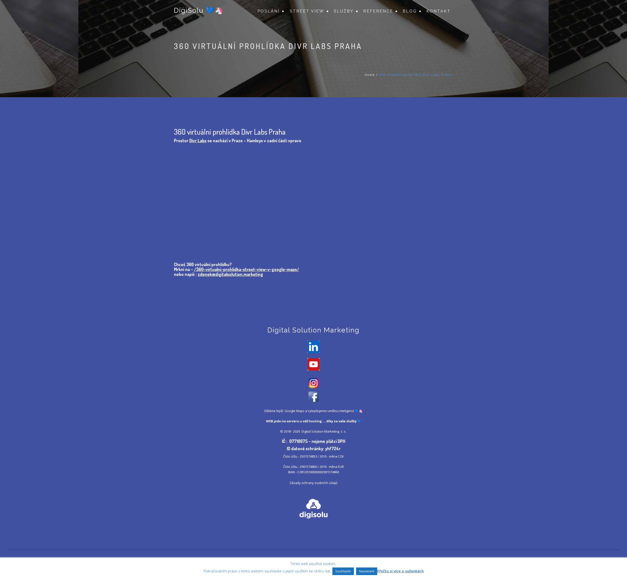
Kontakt (438, 11)
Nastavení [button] (366, 571)
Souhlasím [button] (343, 571)
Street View (307, 11)
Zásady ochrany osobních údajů (313, 483)
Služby (344, 11)
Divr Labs (197, 140)
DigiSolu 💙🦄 (199, 10)
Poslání (268, 11)
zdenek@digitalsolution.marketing (230, 274)
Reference (378, 11)
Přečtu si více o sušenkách (400, 570)
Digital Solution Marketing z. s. (324, 431)
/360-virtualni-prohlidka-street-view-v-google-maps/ (246, 269)
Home (370, 75)
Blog (410, 11)
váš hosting (312, 421)
